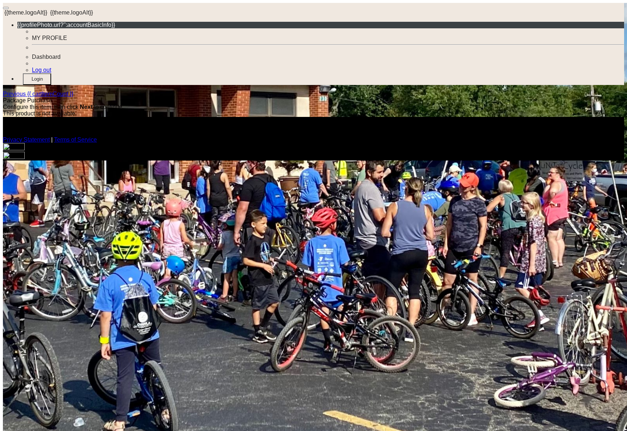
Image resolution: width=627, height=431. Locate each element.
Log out (41, 70)
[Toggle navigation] (6, 8)
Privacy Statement (26, 140)
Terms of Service (75, 140)
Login (37, 79)
